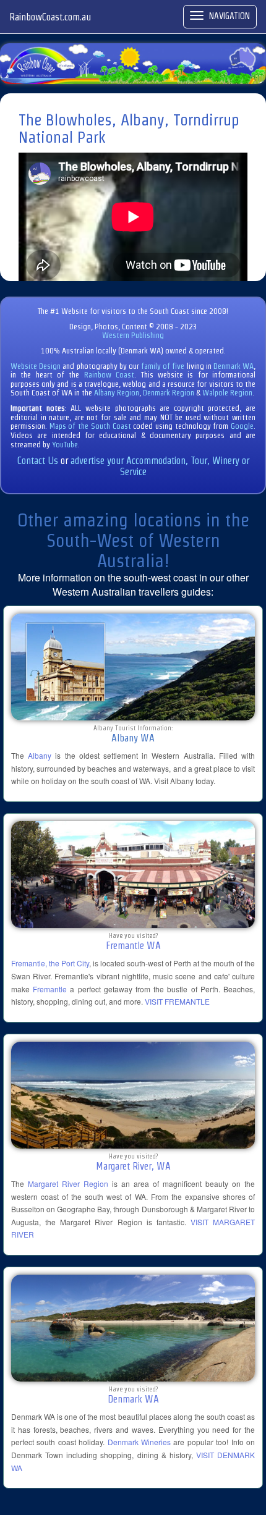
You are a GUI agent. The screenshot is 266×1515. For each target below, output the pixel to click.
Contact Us (37, 460)
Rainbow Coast (109, 374)
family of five (164, 366)
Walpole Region (227, 392)
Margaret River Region (68, 1183)
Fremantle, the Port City (50, 963)
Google (242, 426)
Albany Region (116, 392)
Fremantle (50, 989)
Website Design (36, 366)
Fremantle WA (133, 945)
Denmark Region (168, 392)
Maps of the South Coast (90, 426)
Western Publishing (133, 335)
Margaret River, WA (133, 1166)
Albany (39, 755)
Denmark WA (233, 366)
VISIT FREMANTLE (177, 1001)
